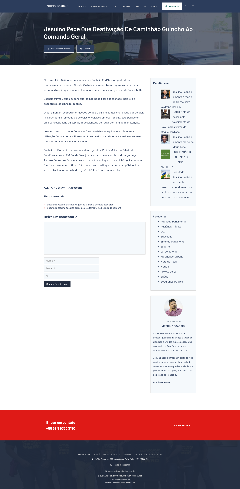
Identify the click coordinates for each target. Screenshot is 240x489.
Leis (137, 6)
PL (145, 6)
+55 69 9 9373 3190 (60, 428)
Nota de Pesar (169, 261)
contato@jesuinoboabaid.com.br (121, 471)
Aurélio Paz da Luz (127, 482)
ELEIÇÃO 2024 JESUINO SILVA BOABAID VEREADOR (121, 476)
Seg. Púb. (155, 6)
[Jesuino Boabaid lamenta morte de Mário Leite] (165, 140)
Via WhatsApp (182, 425)
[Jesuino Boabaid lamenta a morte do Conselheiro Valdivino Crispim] (165, 94)
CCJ (114, 6)
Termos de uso (129, 454)
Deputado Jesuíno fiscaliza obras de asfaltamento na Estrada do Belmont (84, 208)
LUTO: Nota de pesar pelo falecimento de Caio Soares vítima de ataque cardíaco (175, 122)
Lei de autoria (169, 251)
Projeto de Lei (169, 271)
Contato (115, 454)
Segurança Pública (172, 281)
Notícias (82, 6)
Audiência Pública (171, 226)
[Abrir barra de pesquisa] (185, 6)
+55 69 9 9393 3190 (122, 465)
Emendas (126, 6)
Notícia (165, 266)
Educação (166, 236)
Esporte (165, 246)
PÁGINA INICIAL (84, 454)
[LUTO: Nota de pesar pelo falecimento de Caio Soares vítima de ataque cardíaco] (165, 114)
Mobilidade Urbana (172, 256)
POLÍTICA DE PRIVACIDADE (150, 454)
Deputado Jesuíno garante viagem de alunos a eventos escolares (80, 204)
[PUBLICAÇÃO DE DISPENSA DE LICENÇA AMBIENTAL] (165, 155)
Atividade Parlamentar (174, 221)
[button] (192, 6)
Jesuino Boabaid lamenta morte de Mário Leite (183, 142)
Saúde (164, 276)
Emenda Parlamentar (173, 241)
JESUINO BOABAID (56, 6)
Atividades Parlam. (99, 6)
